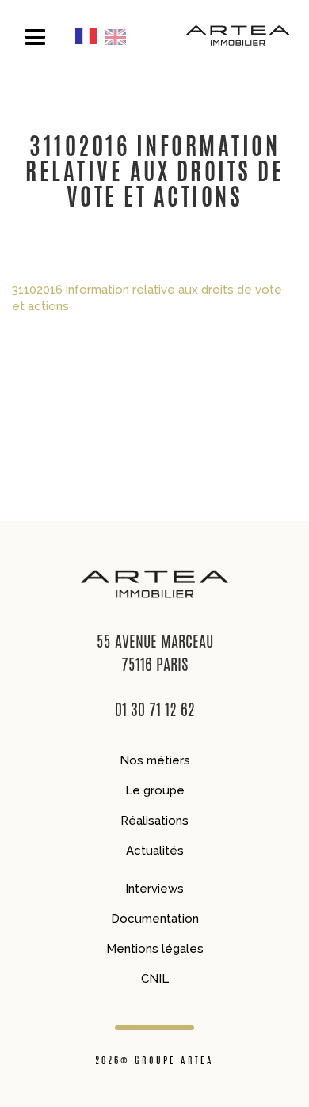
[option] (119, 36)
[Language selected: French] (104, 36)
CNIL (155, 979)
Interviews (154, 888)
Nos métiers (155, 760)
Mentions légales (155, 949)
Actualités (155, 851)
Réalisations (154, 820)
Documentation (155, 919)
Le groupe (155, 790)
